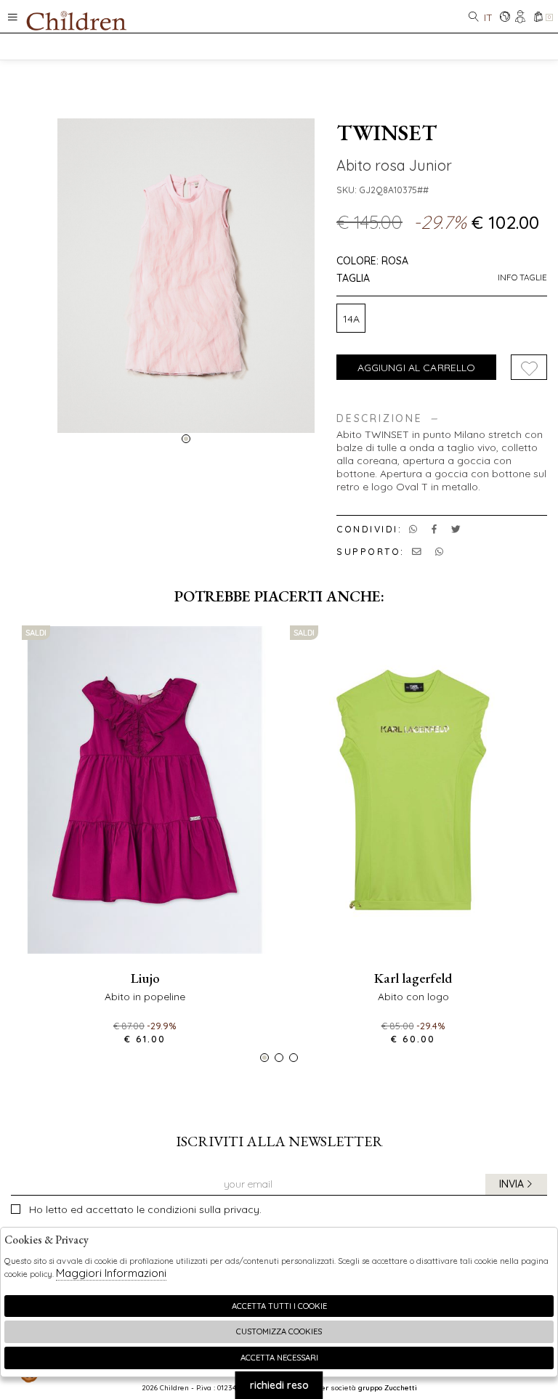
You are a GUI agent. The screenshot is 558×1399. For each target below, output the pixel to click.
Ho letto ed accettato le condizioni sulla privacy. (145, 1209)
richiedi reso (279, 1385)
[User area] (521, 17)
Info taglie (522, 277)
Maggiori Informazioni (111, 1273)
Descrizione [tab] (379, 419)
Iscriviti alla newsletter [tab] (279, 1141)
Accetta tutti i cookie (279, 1306)
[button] (186, 438)
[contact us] (416, 551)
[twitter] (456, 529)
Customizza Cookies (279, 1331)
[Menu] (13, 16)
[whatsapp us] (413, 529)
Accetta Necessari (279, 1358)
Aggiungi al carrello (416, 367)
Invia (511, 1184)
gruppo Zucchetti (387, 1387)
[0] (538, 17)
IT (488, 17)
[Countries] (504, 17)
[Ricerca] (474, 17)
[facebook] (434, 529)
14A (351, 318)
